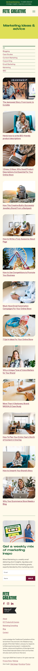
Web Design (14, 664)
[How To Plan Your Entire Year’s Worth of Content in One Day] (19, 414)
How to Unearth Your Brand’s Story (18, 470)
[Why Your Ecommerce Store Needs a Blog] (19, 478)
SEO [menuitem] (4, 71)
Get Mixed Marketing (13, 2)
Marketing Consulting (10, 625)
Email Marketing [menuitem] (9, 64)
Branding (22, 664)
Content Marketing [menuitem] (10, 58)
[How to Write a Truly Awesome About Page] (19, 215)
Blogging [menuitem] (6, 51)
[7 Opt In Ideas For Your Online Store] (19, 316)
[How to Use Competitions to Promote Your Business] (19, 249)
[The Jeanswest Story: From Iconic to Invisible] (19, 79)
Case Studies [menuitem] (8, 54)
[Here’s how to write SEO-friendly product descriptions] (19, 112)
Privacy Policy (7, 661)
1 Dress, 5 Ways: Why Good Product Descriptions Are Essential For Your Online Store (18, 172)
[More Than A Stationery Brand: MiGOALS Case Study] (19, 380)
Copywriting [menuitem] (7, 61)
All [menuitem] (4, 48)
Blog (4, 629)
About (5, 619)
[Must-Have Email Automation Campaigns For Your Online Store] (19, 282)
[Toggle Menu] (34, 11)
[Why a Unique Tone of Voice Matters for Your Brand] (19, 347)
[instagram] (8, 603)
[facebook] (4, 603)
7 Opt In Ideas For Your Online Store (18, 339)
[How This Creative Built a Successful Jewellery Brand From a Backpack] (19, 182)
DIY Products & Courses (11, 622)
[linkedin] (12, 603)
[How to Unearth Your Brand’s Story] (19, 447)
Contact (5, 632)
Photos (28, 664)
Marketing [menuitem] (7, 67)
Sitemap (15, 661)
